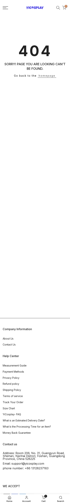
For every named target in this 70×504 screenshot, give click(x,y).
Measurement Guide (15, 365)
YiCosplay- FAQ (12, 414)
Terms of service (13, 396)
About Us (8, 338)
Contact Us (9, 344)
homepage (47, 75)
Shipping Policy (12, 389)
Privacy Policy (11, 377)
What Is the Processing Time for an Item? (27, 426)
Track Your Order (13, 402)
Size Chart (9, 408)
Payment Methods (13, 371)
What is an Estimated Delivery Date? (24, 420)
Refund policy (11, 383)
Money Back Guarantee (17, 432)
